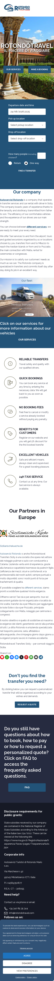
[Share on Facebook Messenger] (17, 657)
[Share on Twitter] (21, 657)
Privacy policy (32, 977)
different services (37, 226)
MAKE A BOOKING (39, 69)
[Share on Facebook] (12, 657)
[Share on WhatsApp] (7, 657)
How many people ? (22, 156)
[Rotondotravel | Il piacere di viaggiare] (17, 8)
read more (29, 314)
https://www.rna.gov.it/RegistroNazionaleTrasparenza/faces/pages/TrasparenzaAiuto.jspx (27, 844)
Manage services (26, 948)
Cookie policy (20, 977)
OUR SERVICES (13, 69)
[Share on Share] (41, 657)
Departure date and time (21, 105)
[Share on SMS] (31, 657)
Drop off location (17, 132)
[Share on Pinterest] (26, 657)
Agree (27, 955)
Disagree (27, 963)
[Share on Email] (36, 657)
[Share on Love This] (2, 657)
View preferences (27, 971)
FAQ (27, 787)
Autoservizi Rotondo (11, 200)
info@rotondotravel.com (21, 913)
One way (34, 163)
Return (17, 163)
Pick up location (16, 118)
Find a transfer (27, 171)
